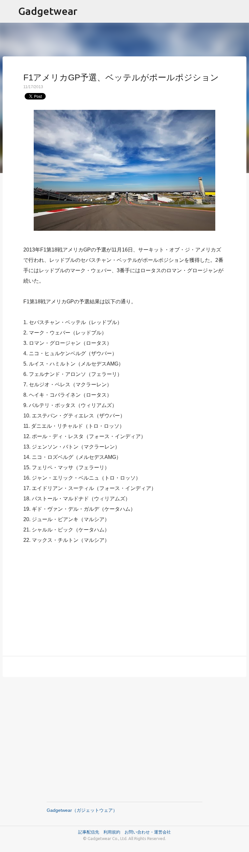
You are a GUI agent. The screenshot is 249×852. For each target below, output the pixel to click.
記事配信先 (88, 832)
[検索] (240, 11)
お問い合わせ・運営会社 (147, 832)
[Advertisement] (124, 596)
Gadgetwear (47, 11)
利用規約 (113, 832)
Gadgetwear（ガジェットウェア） (82, 810)
